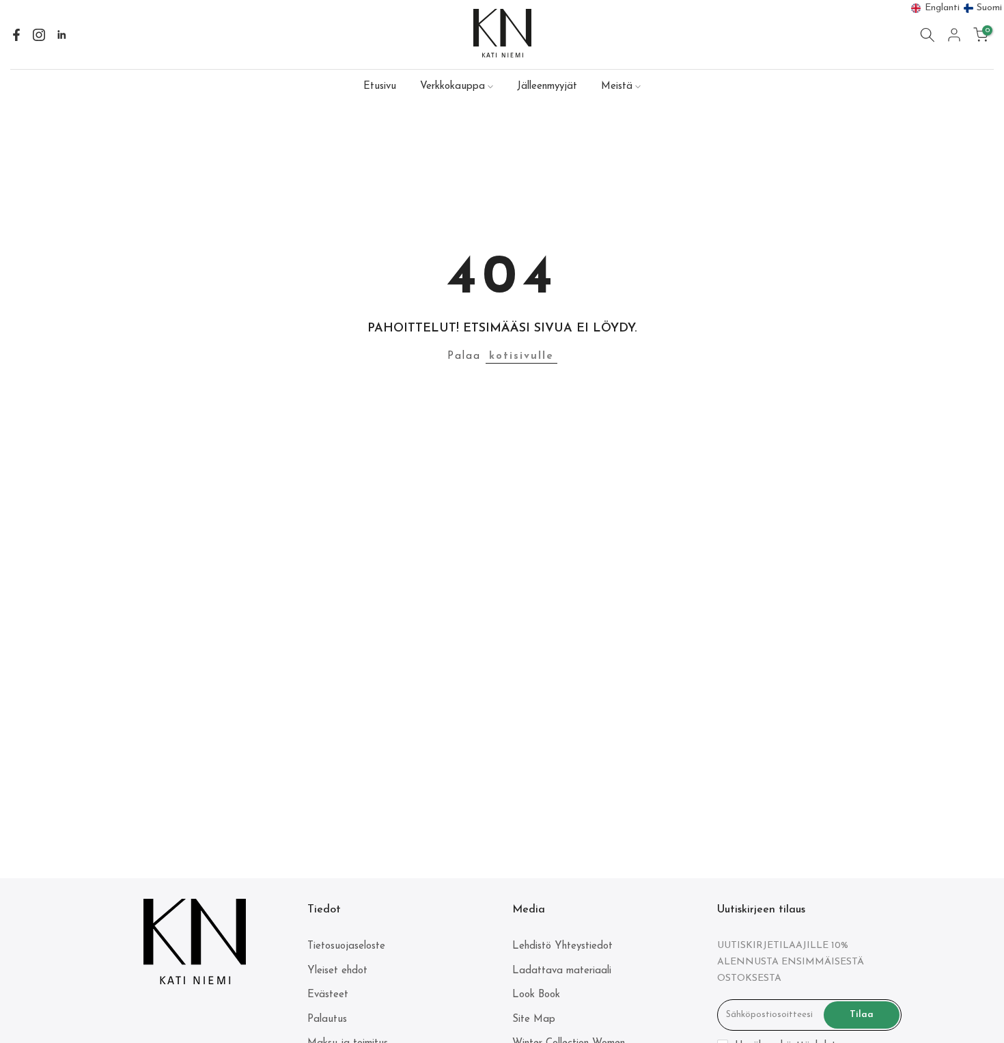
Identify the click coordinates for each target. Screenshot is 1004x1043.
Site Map (533, 1019)
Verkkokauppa (452, 86)
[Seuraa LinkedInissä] (61, 35)
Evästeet (327, 995)
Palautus (327, 1019)
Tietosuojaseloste (346, 946)
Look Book (536, 995)
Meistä (616, 86)
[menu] (957, 8)
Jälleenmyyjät (547, 86)
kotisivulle (521, 356)
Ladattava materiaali (561, 971)
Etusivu (379, 86)
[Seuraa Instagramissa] (39, 35)
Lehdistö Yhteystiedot (562, 946)
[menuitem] (936, 8)
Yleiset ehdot (337, 971)
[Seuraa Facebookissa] (16, 35)
